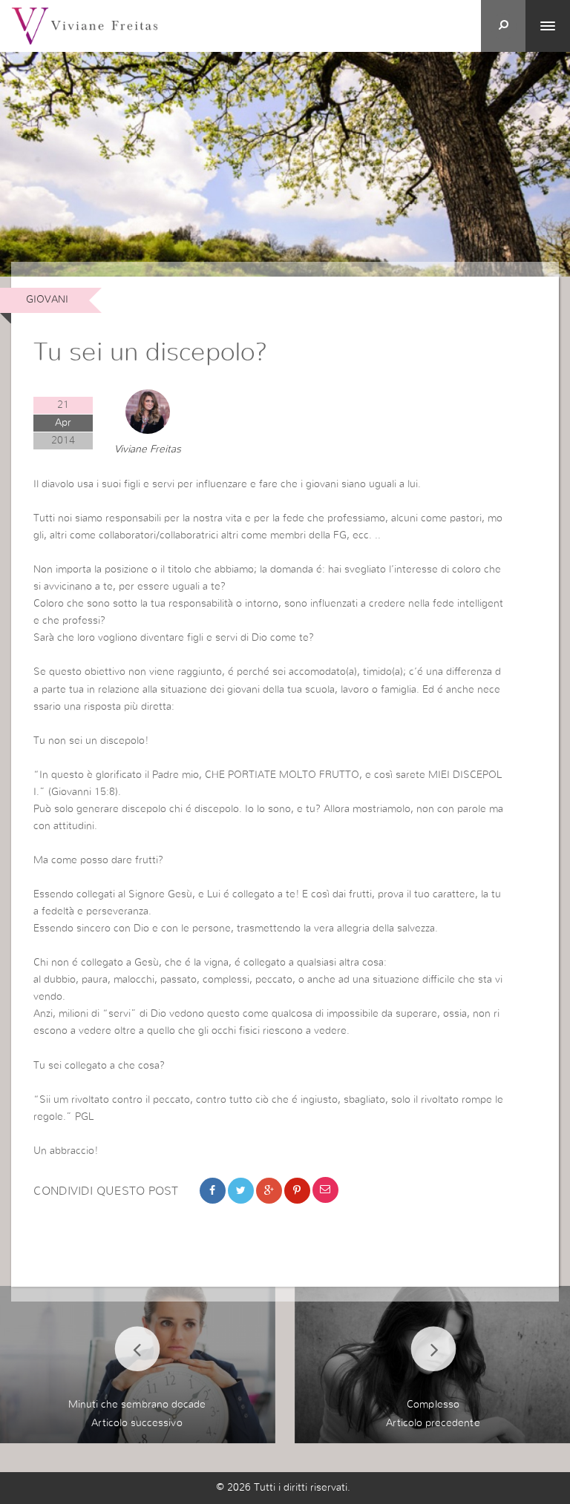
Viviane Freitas (147, 449)
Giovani (47, 299)
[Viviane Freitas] (84, 25)
